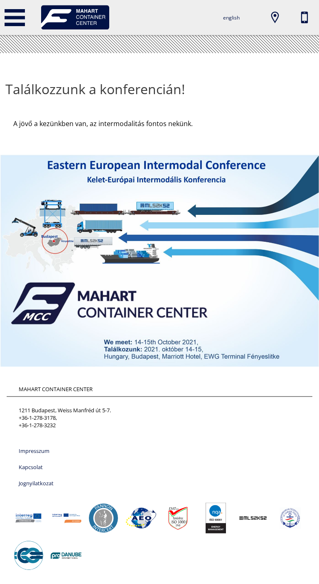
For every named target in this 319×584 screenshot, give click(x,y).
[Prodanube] (66, 555)
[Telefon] (304, 17)
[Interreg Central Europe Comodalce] (28, 518)
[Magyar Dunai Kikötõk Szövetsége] (290, 518)
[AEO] (140, 518)
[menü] (14, 17)
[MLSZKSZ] (253, 518)
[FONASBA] (28, 555)
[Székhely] (275, 17)
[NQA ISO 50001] (215, 518)
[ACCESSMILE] (66, 518)
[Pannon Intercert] (103, 518)
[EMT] (178, 518)
